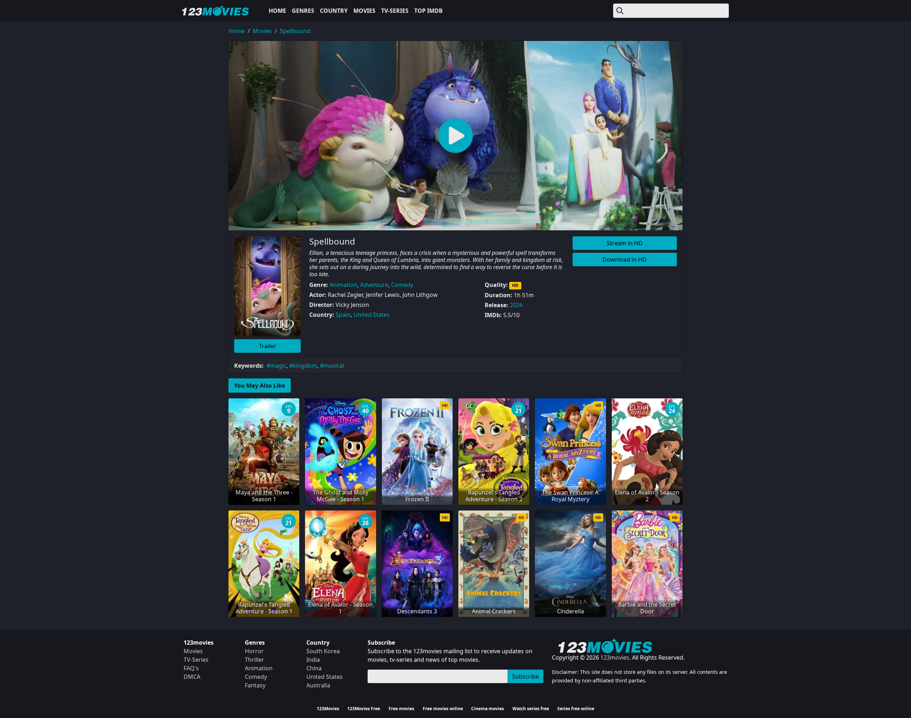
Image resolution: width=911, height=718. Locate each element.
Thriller (254, 660)
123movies (614, 657)
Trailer (267, 346)
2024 (516, 305)
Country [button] (334, 11)
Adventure (374, 285)
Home (277, 11)
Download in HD (624, 259)
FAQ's (191, 668)
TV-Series (395, 11)
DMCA (192, 677)
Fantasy (255, 685)
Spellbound (295, 31)
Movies (364, 11)
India (313, 660)
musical (333, 366)
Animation (343, 285)
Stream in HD (625, 243)
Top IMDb (428, 11)
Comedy (402, 285)
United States (371, 315)
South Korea (323, 651)
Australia (318, 685)
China (314, 668)
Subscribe (525, 676)
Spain (343, 315)
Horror (254, 651)
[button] (455, 135)
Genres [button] (303, 11)
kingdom (305, 366)
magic (278, 366)
